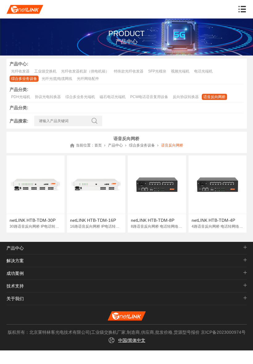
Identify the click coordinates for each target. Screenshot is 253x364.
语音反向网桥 (214, 97)
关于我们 (15, 298)
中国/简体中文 (131, 340)
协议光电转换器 (48, 97)
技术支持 (15, 285)
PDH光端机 (20, 97)
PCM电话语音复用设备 (149, 97)
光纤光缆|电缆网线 (57, 79)
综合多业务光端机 (80, 97)
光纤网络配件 (88, 79)
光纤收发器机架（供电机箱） (85, 71)
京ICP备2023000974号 (223, 332)
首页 (98, 145)
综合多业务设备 (24, 79)
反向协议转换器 (186, 97)
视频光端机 (180, 71)
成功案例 (15, 273)
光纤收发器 (20, 71)
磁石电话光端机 (113, 97)
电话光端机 (203, 71)
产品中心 (115, 145)
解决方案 (15, 260)
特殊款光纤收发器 (128, 71)
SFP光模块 (157, 71)
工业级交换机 (45, 71)
